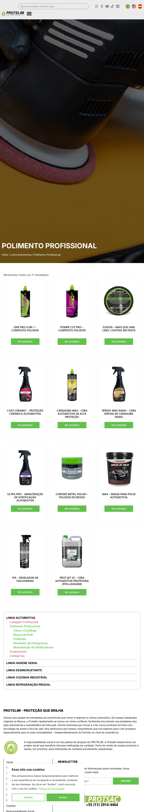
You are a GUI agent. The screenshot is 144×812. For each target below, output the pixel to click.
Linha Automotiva (20, 254)
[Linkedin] (117, 6)
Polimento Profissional (25, 626)
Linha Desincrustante (24, 670)
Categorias (17, 656)
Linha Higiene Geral (22, 663)
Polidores (19, 639)
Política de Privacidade (51, 788)
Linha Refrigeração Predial (28, 684)
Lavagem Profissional (24, 622)
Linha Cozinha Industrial (26, 677)
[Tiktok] (112, 6)
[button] (84, 12)
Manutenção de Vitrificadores (33, 647)
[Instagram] (96, 6)
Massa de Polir (23, 634)
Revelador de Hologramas (30, 643)
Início (5, 254)
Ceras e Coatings (25, 630)
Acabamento (18, 651)
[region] (45, 784)
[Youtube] (107, 6)
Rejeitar (28, 797)
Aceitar (63, 797)
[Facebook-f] (102, 6)
